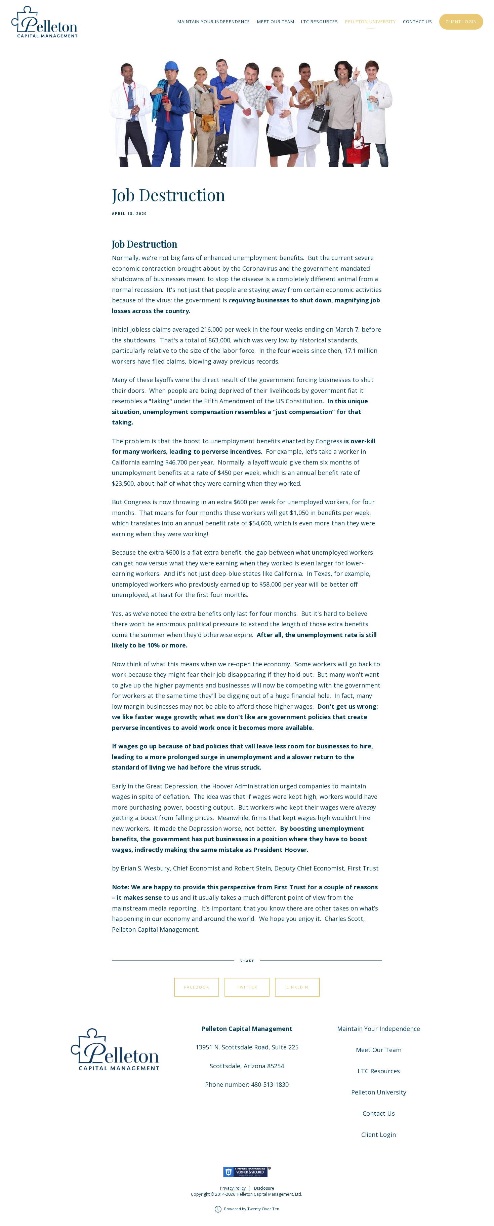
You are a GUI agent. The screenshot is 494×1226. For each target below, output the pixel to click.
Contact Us (417, 21)
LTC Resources (319, 21)
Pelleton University (370, 21)
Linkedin (297, 987)
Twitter (247, 987)
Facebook (196, 987)
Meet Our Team (275, 21)
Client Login (461, 21)
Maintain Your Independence (213, 21)
